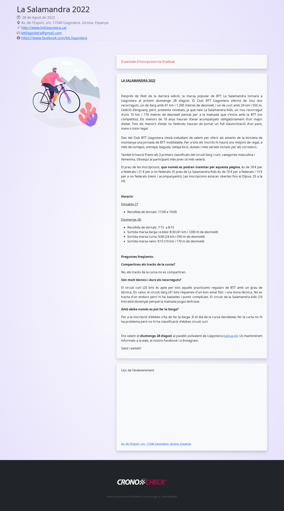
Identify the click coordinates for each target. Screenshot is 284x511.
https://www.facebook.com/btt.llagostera (54, 38)
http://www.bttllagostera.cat (43, 27)
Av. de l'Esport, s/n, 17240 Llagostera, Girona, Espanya (156, 444)
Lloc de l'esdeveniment (137, 370)
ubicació (230, 336)
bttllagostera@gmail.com (41, 33)
